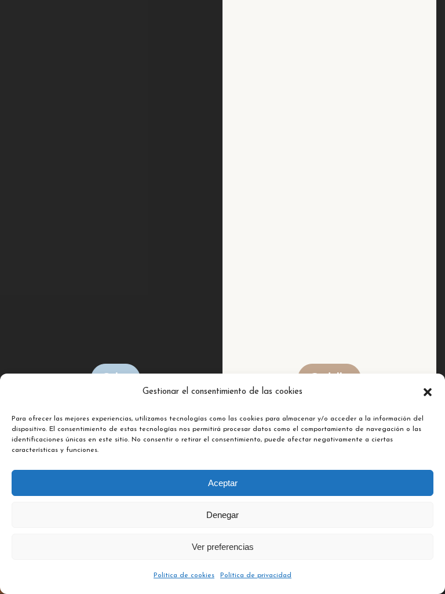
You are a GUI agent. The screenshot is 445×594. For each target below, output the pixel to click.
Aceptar (223, 483)
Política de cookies (184, 575)
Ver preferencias (223, 547)
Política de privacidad (255, 575)
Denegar (222, 515)
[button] (427, 392)
